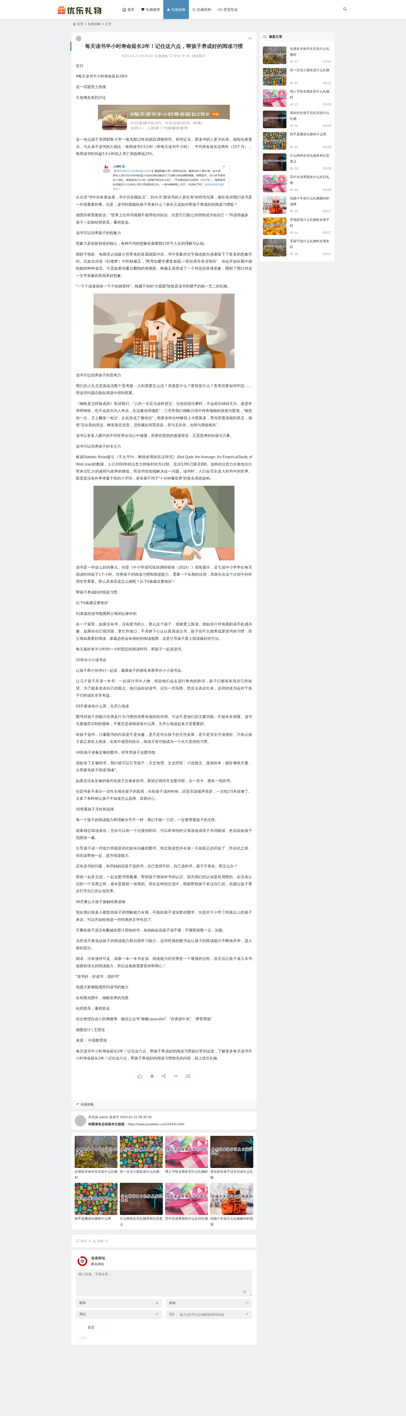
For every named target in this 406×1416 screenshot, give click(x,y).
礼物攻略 (94, 24)
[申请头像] (247, 1259)
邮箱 (172, 1303)
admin (103, 1117)
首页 (80, 24)
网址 (82, 1314)
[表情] (245, 1292)
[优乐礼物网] (80, 13)
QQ (171, 1314)
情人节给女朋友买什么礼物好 (186, 1171)
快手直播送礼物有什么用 (93, 1218)
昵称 (82, 1303)
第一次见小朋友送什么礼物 (139, 1171)
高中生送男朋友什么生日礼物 (186, 1218)
